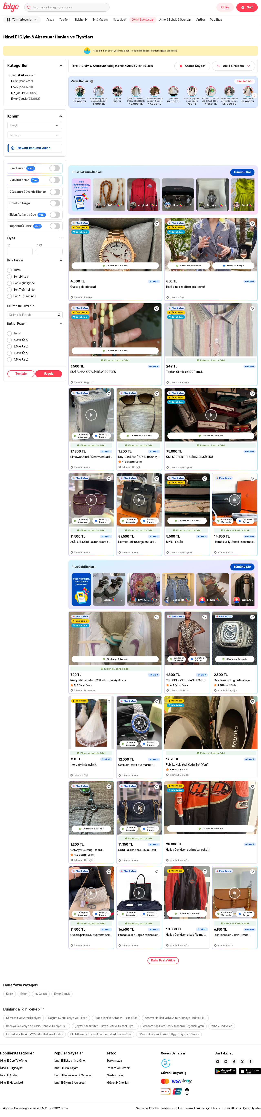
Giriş (225, 7)
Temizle (21, 373)
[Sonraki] (255, 96)
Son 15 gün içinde (24, 296)
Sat (250, 7)
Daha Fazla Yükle (163, 960)
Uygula (49, 373)
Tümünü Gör (245, 81)
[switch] (54, 168)
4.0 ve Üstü (21, 353)
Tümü (17, 270)
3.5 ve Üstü (21, 346)
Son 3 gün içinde (24, 283)
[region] (163, 95)
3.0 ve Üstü (21, 340)
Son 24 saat (21, 276)
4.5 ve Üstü (21, 359)
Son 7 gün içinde (24, 289)
